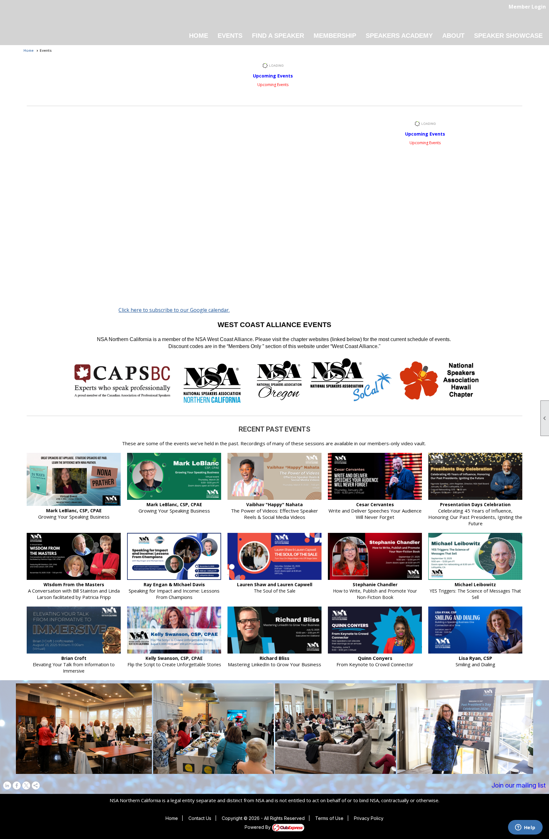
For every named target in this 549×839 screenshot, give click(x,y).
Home (198, 35)
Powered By (258, 827)
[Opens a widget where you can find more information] (525, 828)
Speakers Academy (399, 35)
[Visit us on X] (26, 785)
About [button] (453, 35)
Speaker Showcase (508, 35)
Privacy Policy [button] (368, 818)
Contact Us (199, 818)
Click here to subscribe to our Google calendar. (174, 309)
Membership (335, 35)
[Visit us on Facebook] (17, 785)
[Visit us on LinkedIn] (7, 785)
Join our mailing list (518, 785)
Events (230, 35)
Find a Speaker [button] (278, 35)
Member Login (527, 6)
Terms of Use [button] (329, 818)
